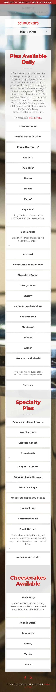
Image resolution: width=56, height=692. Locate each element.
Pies (29, 31)
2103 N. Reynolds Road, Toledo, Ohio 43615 (29, 12)
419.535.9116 (34, 117)
